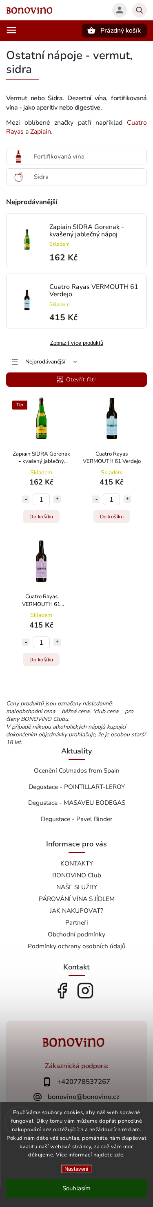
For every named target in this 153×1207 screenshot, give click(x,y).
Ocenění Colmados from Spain (77, 770)
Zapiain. (41, 131)
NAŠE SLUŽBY (76, 887)
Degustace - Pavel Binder (77, 819)
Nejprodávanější (45, 362)
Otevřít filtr (81, 379)
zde (119, 1155)
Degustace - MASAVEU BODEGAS (76, 802)
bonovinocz (85, 990)
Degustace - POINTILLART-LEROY (77, 786)
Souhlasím (76, 1188)
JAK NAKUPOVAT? (76, 910)
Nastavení (76, 1169)
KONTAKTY (76, 863)
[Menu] (11, 30)
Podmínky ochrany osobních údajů (77, 946)
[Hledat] (139, 10)
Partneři (76, 922)
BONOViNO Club (76, 875)
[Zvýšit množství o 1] (57, 499)
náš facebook (62, 990)
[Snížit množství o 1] (25, 499)
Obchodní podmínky (76, 934)
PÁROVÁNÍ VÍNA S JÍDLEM (77, 898)
